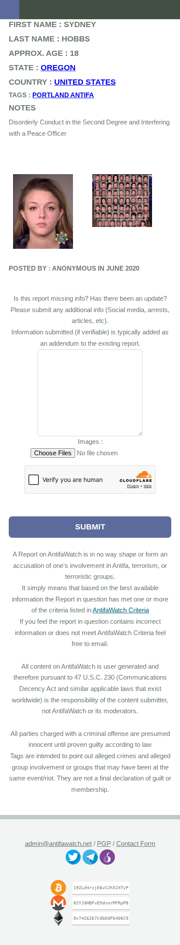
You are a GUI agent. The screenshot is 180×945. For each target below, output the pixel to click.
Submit (90, 526)
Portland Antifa (52, 95)
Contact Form (136, 843)
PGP (104, 843)
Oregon (46, 67)
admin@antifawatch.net (58, 843)
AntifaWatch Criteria (131, 610)
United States (69, 81)
